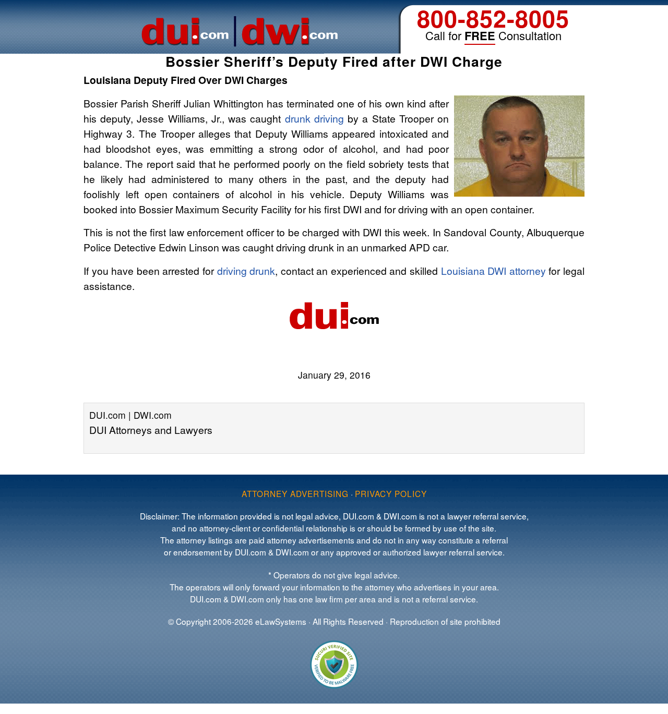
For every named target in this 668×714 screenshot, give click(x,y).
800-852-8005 (493, 18)
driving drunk (246, 270)
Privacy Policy (391, 493)
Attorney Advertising (295, 493)
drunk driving (314, 118)
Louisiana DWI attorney (493, 270)
